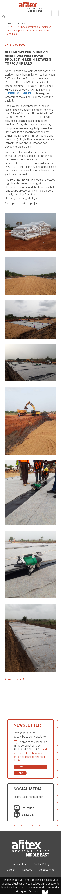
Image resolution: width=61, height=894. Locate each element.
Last (9, 679)
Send (20, 773)
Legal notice (19, 864)
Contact (27, 869)
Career (11, 869)
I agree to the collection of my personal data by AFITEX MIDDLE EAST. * (30, 751)
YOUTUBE (27, 808)
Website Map (46, 869)
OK (45, 891)
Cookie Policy (41, 864)
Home (10, 23)
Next (19, 679)
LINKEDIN (27, 814)
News (21, 23)
